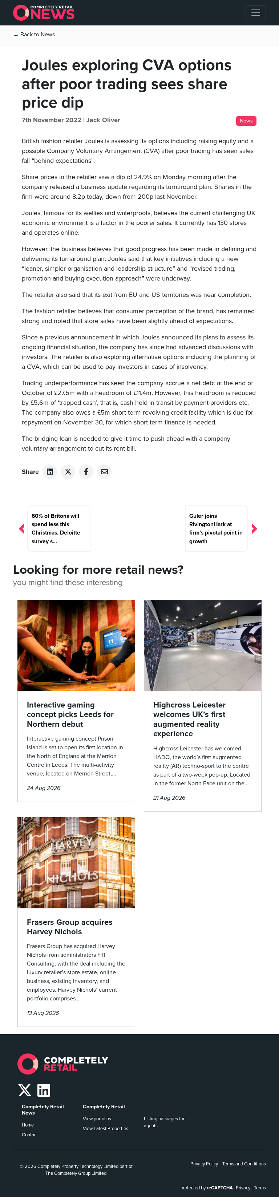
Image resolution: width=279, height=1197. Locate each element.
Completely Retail (104, 1107)
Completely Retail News (43, 1110)
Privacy (243, 1188)
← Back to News (34, 34)
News (246, 121)
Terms (260, 1188)
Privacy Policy (204, 1164)
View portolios (97, 1119)
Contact (30, 1135)
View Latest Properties (105, 1129)
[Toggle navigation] (256, 12)
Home (28, 1125)
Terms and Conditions (244, 1164)
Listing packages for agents (164, 1122)
